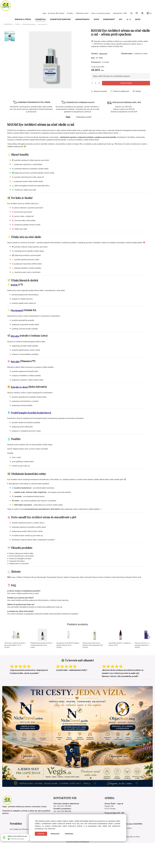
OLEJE (96, 19)
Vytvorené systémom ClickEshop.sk (77, 842)
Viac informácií (49, 829)
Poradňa (70, 13)
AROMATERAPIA (82, 19)
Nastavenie (55, 834)
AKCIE (137, 19)
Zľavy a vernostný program (100, 13)
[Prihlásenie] (142, 13)
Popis (68, 117)
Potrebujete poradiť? (83, 117)
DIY (120, 19)
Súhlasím (41, 834)
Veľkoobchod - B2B (120, 13)
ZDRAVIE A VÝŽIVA (23, 19)
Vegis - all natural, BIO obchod (53, 13)
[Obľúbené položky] (137, 13)
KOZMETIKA (40, 19)
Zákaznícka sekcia (82, 13)
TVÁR (17, 24)
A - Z (129, 19)
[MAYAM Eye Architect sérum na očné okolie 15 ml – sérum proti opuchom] (50, 59)
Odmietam (69, 834)
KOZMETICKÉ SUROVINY (60, 19)
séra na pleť (42, 24)
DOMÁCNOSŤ (109, 19)
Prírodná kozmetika (28, 24)
